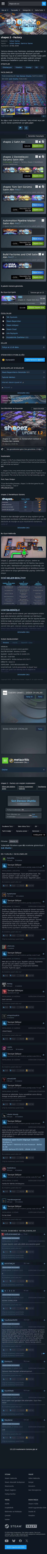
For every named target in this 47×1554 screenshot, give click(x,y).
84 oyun (9, 986)
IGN (2, 466)
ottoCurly (10, 946)
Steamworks (9, 1486)
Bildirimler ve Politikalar (13, 1511)
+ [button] (41, 67)
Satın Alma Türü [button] (24, 826)
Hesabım (31, 1515)
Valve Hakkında (34, 1478)
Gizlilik (7, 1504)
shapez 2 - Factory (20, 162)
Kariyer (31, 1482)
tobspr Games (15, 41)
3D (36, 67)
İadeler (7, 1519)
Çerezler (8, 1515)
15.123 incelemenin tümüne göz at (23, 1449)
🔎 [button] (43, 500)
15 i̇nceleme (19, 1117)
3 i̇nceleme (10, 1018)
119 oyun (10, 1049)
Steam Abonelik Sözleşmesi (15, 1482)
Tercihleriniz (42, 787)
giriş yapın (29, 123)
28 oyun (9, 1081)
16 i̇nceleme (19, 1049)
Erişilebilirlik (9, 1508)
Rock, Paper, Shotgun (8, 479)
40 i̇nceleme (20, 896)
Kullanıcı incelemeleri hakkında (26, 788)
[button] (5, 10)
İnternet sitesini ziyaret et (12, 382)
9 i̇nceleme (18, 860)
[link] (21, 210)
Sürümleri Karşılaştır (36, 136)
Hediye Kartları (10, 1494)
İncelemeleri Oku (20, 762)
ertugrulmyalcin (13, 1015)
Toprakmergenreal (14, 1199)
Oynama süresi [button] (21, 831)
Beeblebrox (11, 1168)
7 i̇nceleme (10, 948)
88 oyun (9, 1202)
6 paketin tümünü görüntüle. (12, 286)
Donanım (31, 1486)
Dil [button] (36, 826)
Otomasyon (7, 67)
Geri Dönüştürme (34, 1490)
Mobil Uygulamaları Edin (16, 1547)
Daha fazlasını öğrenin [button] (34, 360)
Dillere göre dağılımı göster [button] (8, 788)
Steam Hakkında (11, 1478)
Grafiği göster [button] (37, 835)
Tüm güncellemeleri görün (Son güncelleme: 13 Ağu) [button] (24, 449)
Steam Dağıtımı (10, 1490)
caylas (9, 1047)
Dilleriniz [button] (13, 841)
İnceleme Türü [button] (7, 826)
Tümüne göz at (37, 292)
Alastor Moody (12, 1114)
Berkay (9, 984)
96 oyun (9, 1117)
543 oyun (10, 896)
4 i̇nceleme (18, 1081)
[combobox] (25, 4)
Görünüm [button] (35, 831)
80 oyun (9, 1170)
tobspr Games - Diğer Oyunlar (25, 692)
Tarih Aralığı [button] (6, 831)
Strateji (28, 67)
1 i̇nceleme (18, 986)
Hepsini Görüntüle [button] (38, 408)
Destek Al (31, 1511)
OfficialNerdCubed (7, 488)
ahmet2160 (11, 1079)
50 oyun (9, 860)
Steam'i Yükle (33, 1504)
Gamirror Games (27, 43)
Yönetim (19, 67)
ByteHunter (11, 894)
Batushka (10, 858)
